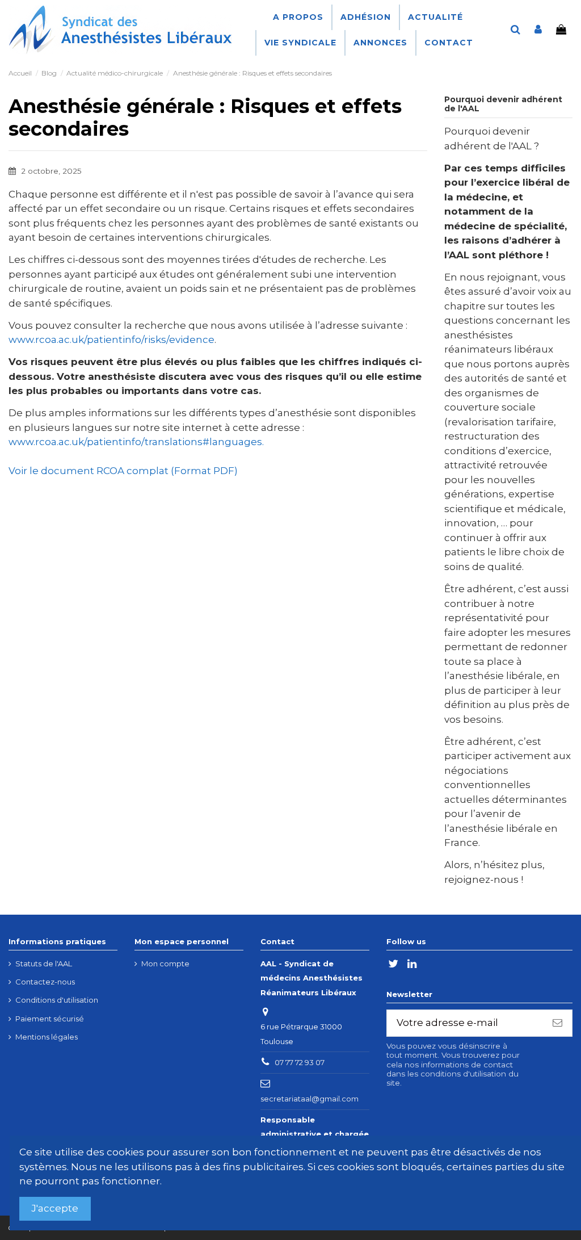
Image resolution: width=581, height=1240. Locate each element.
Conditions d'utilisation (56, 999)
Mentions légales (46, 1036)
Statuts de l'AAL (43, 963)
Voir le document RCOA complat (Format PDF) (123, 470)
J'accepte (54, 1208)
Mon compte (165, 963)
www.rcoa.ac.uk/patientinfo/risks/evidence (111, 339)
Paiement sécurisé (49, 1018)
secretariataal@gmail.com (309, 1098)
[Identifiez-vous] (538, 30)
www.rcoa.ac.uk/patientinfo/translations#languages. (136, 441)
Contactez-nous (45, 981)
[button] (365, 17)
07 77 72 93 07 (300, 1062)
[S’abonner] (557, 1023)
